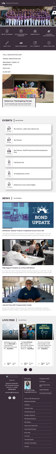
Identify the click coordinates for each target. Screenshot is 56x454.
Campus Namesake (44, 389)
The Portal (26, 436)
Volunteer (26, 446)
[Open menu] (54, 3)
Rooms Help (27, 432)
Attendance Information (30, 401)
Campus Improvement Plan (44, 385)
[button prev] (31, 338)
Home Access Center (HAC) (31, 425)
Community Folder (28, 408)
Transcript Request (28, 439)
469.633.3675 (12, 389)
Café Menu (27, 404)
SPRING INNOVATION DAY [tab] (12, 59)
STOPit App (42, 381)
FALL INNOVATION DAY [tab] (12, 55)
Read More (10, 348)
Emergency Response (29, 415)
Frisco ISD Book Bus (26, 342)
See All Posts (19, 120)
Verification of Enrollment (30, 443)
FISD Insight (12, 343)
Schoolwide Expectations (45, 393)
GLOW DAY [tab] (7, 72)
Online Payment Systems (30, 429)
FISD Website (27, 422)
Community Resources (29, 411)
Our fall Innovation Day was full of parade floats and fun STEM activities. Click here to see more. (17, 104)
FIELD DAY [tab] (6, 68)
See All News (18, 198)
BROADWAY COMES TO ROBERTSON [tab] (11, 63)
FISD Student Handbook (30, 418)
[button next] (34, 338)
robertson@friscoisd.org (12, 392)
